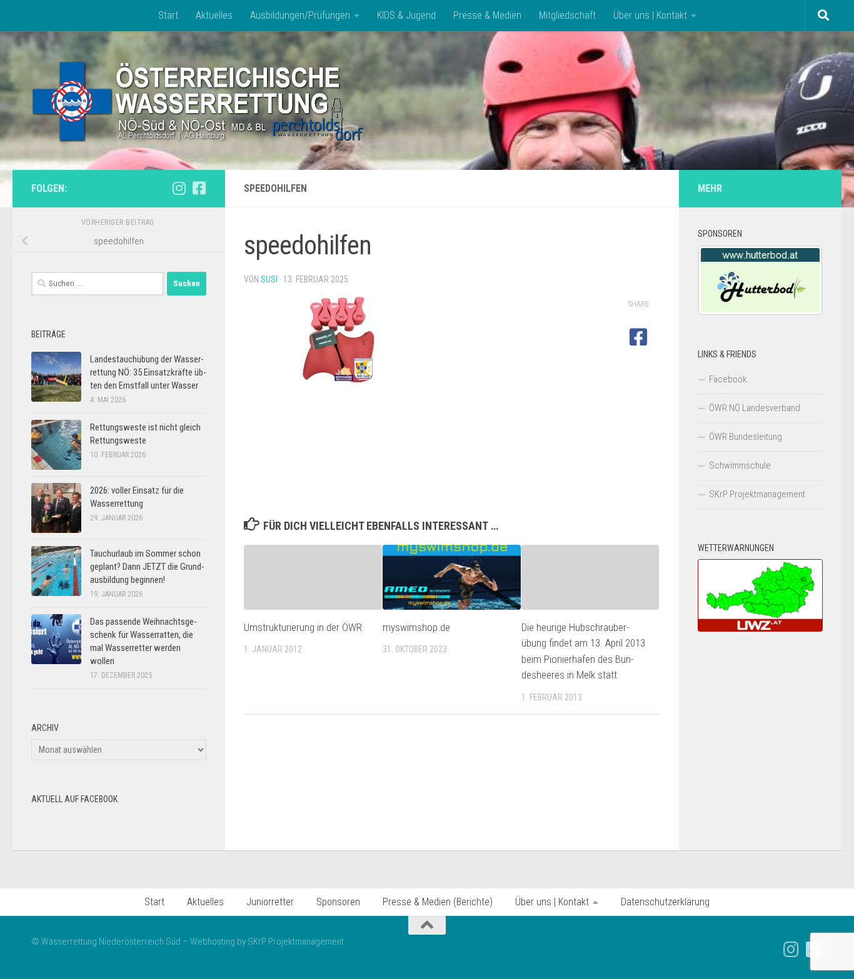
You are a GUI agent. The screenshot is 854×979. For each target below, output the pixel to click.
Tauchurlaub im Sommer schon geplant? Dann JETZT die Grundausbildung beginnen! (147, 566)
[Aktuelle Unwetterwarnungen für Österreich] (760, 628)
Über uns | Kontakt (650, 15)
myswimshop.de (416, 627)
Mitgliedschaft (567, 15)
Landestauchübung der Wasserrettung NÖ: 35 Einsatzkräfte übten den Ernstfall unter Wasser (148, 372)
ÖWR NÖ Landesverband (754, 408)
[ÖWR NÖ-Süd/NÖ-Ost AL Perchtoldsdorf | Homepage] (198, 100)
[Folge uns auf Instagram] (178, 188)
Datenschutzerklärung (665, 902)
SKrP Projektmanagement (757, 494)
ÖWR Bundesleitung (745, 436)
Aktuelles (214, 15)
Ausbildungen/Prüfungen (300, 15)
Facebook (728, 379)
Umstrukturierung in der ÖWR (303, 627)
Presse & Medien (487, 15)
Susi (269, 279)
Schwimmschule (740, 465)
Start (168, 15)
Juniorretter (270, 902)
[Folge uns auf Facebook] (198, 188)
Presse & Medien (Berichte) (438, 902)
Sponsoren (338, 902)
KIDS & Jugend (406, 15)
